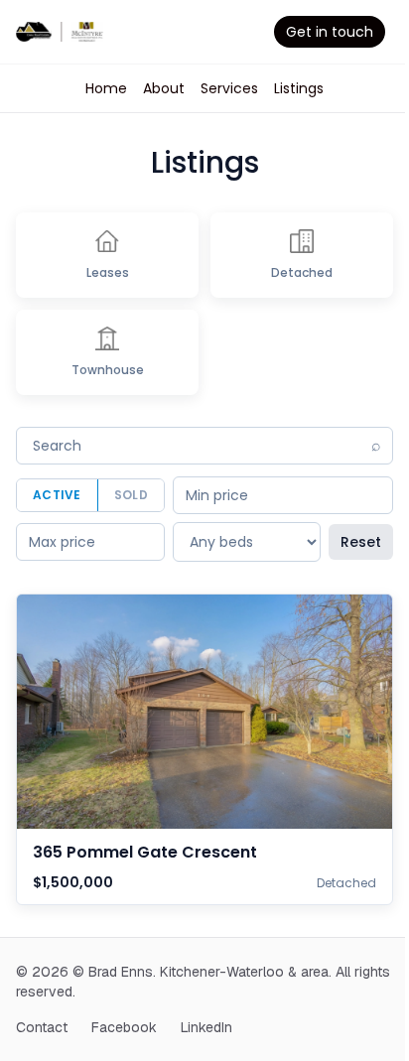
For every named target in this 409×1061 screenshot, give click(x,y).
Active (57, 494)
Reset (361, 542)
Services (229, 88)
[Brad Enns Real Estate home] (59, 32)
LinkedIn (206, 1027)
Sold (131, 494)
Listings (299, 88)
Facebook (124, 1027)
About (164, 88)
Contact (42, 1027)
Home (106, 88)
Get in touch (329, 32)
